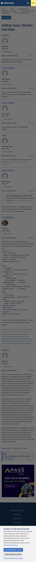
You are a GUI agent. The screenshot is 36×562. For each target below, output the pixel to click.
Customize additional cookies (13, 558)
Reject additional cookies (13, 554)
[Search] (28, 3)
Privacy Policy (13, 545)
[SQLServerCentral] (1, 3)
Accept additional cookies (13, 550)
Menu (33, 3)
